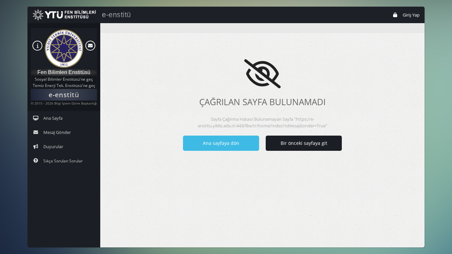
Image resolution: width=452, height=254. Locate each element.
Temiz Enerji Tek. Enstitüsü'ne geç (64, 85)
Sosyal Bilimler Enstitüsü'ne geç (64, 79)
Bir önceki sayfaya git (304, 143)
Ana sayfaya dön (221, 143)
